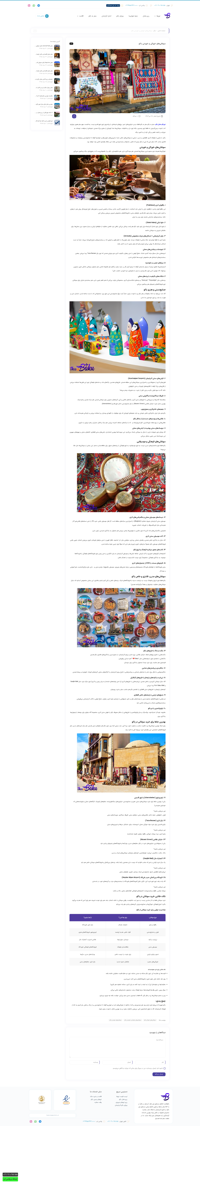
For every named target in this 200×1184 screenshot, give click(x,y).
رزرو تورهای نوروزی (121, 1102)
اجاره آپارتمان (106, 16)
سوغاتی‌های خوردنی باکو (115, 1020)
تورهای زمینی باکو (96, 1099)
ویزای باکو (119, 16)
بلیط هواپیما (133, 16)
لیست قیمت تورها (121, 1096)
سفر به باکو (92, 16)
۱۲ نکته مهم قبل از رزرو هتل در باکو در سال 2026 (43, 113)
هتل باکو (158, 124)
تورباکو (164, 124)
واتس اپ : (135, 5)
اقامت (81, 16)
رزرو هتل (146, 16)
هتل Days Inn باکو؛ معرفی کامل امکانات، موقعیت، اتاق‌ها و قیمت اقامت (43, 63)
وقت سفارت (98, 1102)
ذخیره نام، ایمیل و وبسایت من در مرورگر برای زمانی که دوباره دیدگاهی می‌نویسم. (138, 1068)
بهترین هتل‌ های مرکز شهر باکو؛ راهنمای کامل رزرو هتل (43, 104)
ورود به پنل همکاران (113, 5)
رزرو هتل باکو (123, 1099)
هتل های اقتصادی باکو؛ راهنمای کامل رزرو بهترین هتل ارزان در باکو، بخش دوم (43, 54)
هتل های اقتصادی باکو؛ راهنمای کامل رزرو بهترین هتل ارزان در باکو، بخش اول (43, 71)
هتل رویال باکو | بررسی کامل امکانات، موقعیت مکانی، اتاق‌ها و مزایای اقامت (43, 88)
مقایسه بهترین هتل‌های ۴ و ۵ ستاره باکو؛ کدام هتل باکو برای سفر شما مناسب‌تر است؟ (43, 96)
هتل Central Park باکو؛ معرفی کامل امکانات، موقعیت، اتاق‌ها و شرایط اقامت (43, 46)
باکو (155, 31)
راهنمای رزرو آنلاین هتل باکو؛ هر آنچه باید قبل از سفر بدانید (43, 79)
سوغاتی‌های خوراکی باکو (150, 1020)
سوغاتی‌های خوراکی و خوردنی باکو (132, 1020)
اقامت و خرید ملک (96, 1096)
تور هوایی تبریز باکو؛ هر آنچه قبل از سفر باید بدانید (43, 121)
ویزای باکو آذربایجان (121, 1105)
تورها (158, 16)
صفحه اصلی (161, 31)
